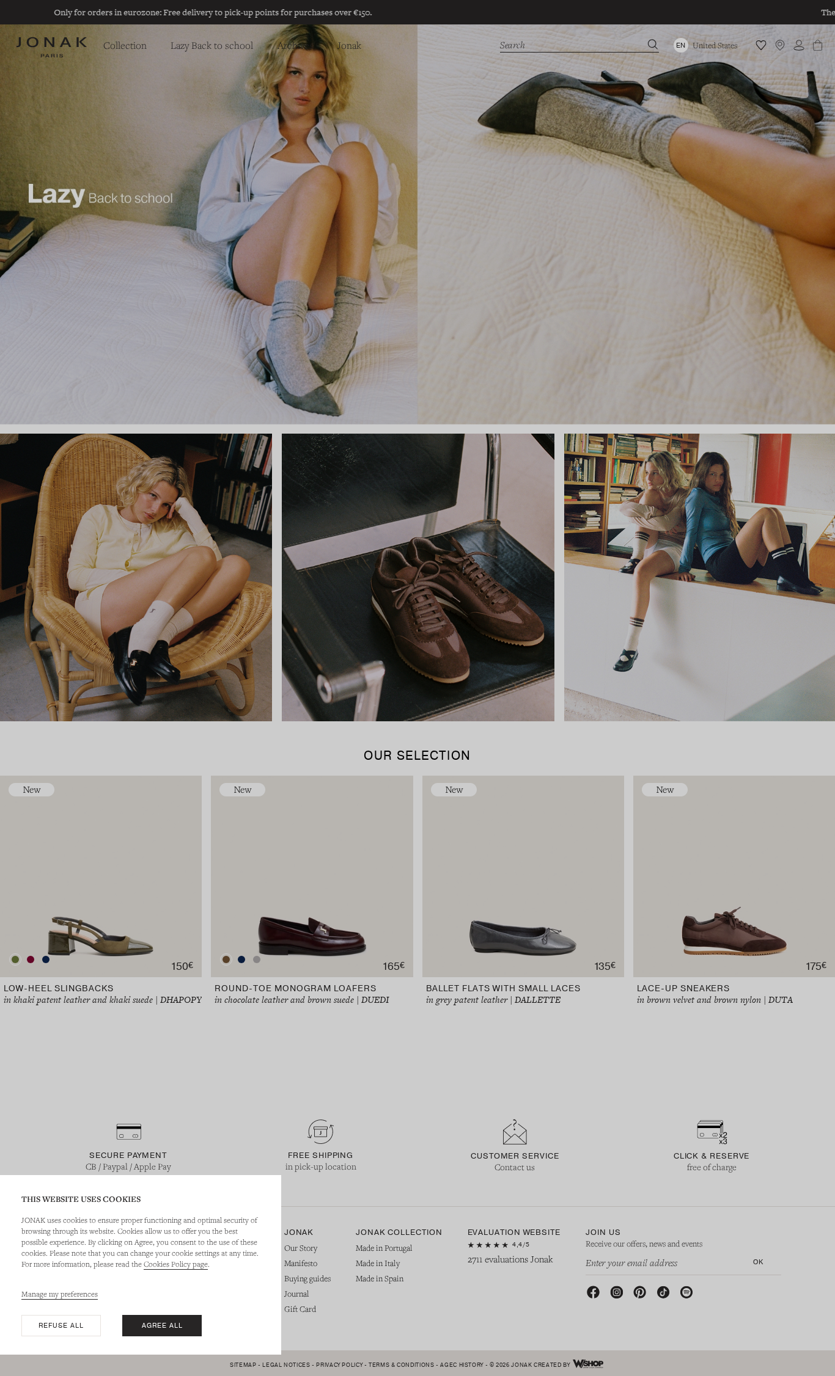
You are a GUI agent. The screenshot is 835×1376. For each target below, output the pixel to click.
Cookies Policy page (176, 1264)
